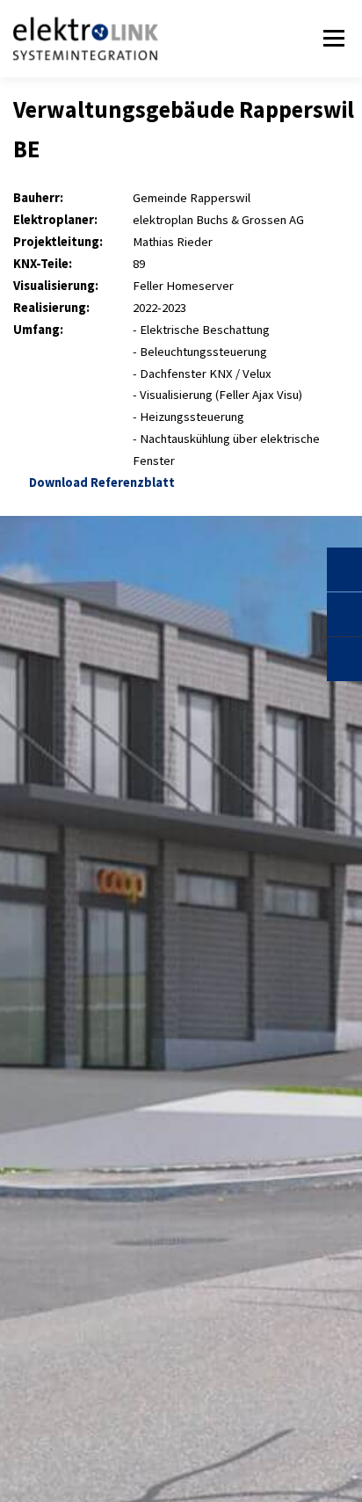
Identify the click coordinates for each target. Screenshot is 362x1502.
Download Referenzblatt (99, 482)
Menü (331, 38)
